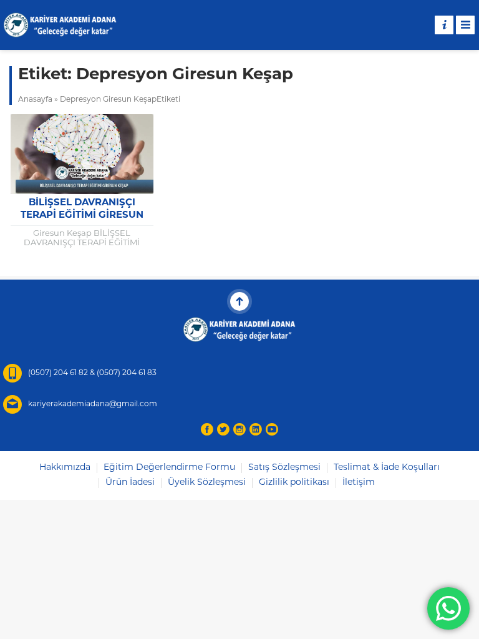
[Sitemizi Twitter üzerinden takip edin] (223, 429)
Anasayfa (35, 100)
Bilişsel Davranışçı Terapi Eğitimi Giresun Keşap (82, 215)
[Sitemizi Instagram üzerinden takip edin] (239, 429)
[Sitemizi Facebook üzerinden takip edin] (207, 429)
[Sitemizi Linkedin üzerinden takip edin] (255, 429)
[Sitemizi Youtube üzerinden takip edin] (272, 429)
